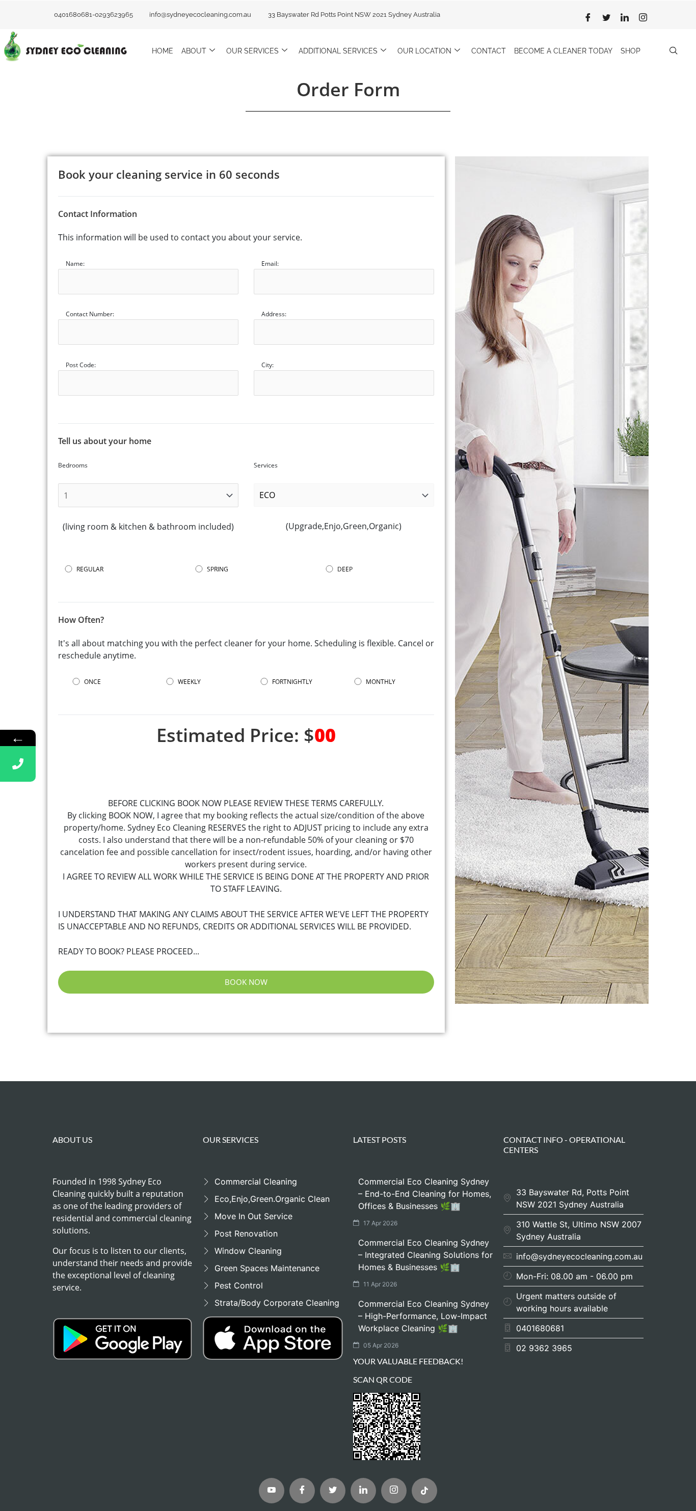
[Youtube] (271, 1490)
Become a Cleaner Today (563, 51)
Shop (630, 51)
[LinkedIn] (624, 17)
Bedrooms (73, 465)
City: (267, 365)
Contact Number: (90, 314)
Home (162, 51)
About (193, 51)
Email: (270, 263)
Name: (75, 263)
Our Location (424, 51)
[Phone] (18, 764)
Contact (488, 51)
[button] (673, 51)
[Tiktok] (424, 1490)
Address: (273, 314)
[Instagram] (643, 17)
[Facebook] (588, 17)
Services (266, 465)
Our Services (252, 51)
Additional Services (338, 51)
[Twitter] (606, 17)
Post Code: (81, 365)
